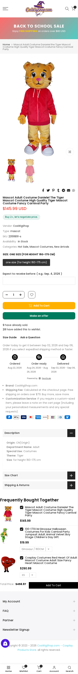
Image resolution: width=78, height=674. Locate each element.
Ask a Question (30, 337)
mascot (15, 231)
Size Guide (10, 337)
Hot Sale (23, 247)
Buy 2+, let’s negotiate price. (21, 216)
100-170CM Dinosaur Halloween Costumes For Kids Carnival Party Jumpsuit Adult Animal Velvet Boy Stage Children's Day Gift (47, 533)
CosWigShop (21, 226)
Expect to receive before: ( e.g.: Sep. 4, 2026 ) (32, 274)
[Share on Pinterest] (53, 190)
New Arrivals (61, 247)
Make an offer (42, 316)
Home (6, 44)
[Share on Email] (68, 190)
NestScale (46, 378)
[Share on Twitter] (48, 190)
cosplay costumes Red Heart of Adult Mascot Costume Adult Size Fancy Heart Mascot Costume (51, 560)
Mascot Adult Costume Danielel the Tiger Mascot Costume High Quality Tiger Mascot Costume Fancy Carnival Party (50, 511)
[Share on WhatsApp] (73, 190)
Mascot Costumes (41, 247)
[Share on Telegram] (63, 190)
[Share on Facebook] (43, 190)
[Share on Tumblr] (58, 190)
